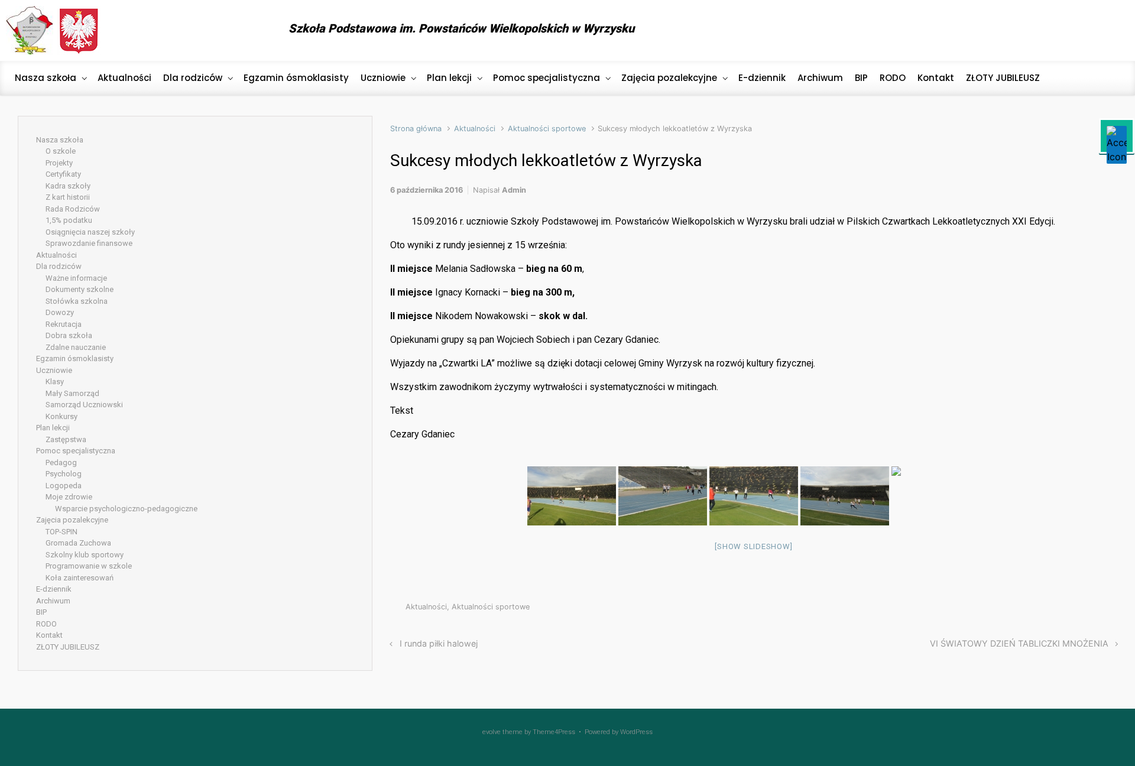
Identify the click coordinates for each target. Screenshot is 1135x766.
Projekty (59, 162)
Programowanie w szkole (89, 565)
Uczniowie (54, 370)
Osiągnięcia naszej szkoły (90, 232)
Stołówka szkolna (77, 301)
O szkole (61, 151)
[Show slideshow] (753, 546)
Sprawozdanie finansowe (89, 243)
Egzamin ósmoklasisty (75, 358)
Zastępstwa (66, 439)
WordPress (636, 732)
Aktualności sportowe (547, 128)
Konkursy (61, 416)
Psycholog (64, 473)
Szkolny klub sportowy (85, 554)
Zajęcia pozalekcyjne (72, 519)
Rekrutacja (64, 324)
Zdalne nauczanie (76, 347)
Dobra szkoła (69, 335)
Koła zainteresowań (80, 577)
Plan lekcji (53, 427)
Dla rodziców (59, 266)
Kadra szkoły (68, 185)
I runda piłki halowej (439, 643)
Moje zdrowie (69, 496)
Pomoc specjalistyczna (75, 450)
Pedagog (61, 462)
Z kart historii (68, 197)
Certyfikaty (63, 174)
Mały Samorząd (72, 393)
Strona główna (416, 128)
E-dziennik (54, 589)
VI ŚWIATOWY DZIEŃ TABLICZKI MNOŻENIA (1019, 643)
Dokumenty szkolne (80, 289)
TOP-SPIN (61, 531)
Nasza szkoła (59, 139)
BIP (41, 612)
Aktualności (474, 128)
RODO (46, 623)
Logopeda (64, 485)
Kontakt (49, 635)
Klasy (55, 381)
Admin (514, 190)
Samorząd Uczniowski (84, 404)
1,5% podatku (69, 220)
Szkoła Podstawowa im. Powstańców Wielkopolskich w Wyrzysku (461, 28)
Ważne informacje (76, 278)
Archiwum (53, 600)
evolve (491, 732)
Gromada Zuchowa (78, 542)
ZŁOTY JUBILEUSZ (67, 646)
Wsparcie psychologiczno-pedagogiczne (126, 508)
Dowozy (60, 312)
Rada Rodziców (73, 209)
